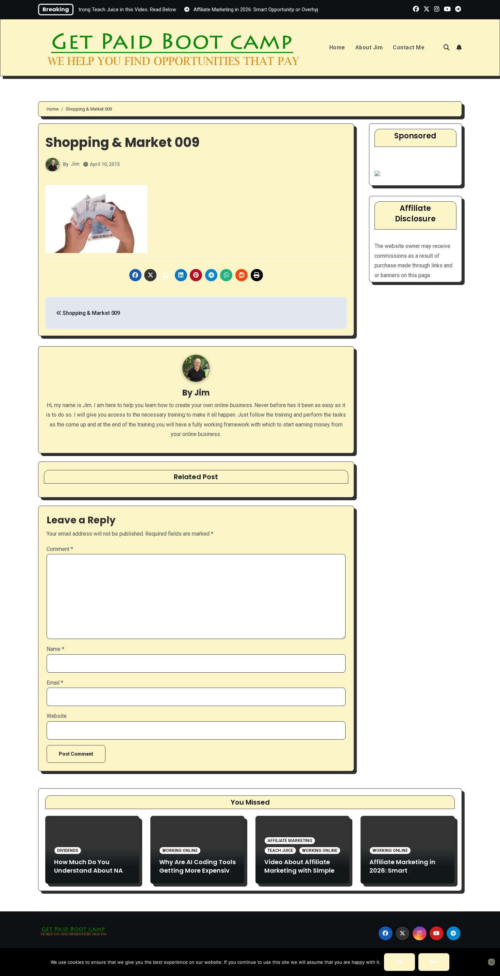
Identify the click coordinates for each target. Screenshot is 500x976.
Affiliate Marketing (289, 840)
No (434, 962)
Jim (75, 164)
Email (55, 682)
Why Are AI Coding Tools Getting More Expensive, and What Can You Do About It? (197, 875)
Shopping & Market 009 (91, 313)
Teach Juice (280, 850)
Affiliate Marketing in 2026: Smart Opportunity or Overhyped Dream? (402, 875)
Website (57, 716)
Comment (60, 549)
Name (55, 649)
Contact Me (408, 47)
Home (337, 47)
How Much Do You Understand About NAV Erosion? (90, 870)
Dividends (67, 850)
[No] (491, 962)
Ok (399, 962)
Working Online (180, 850)
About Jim (369, 47)
